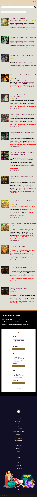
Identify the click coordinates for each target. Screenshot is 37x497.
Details (18, 31)
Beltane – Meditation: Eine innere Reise (21, 267)
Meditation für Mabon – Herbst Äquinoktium (23, 37)
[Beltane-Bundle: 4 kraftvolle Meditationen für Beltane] (5, 180)
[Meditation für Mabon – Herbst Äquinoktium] (5, 40)
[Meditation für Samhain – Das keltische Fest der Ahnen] (5, 58)
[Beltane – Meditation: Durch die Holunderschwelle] (5, 291)
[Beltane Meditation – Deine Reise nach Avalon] (5, 118)
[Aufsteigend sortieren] (12, 12)
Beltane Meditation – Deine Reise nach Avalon (23, 114)
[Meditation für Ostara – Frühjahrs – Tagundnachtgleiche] (5, 98)
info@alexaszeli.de (18, 407)
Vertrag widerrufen (3, 495)
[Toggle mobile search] (33, 1)
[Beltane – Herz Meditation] (5, 249)
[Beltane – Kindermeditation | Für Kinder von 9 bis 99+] (5, 227)
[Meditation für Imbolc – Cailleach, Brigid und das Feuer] (5, 78)
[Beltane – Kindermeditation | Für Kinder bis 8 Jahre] (5, 204)
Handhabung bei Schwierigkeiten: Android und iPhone (21, 164)
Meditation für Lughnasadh (17, 18)
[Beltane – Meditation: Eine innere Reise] (5, 270)
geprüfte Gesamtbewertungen (15, 20)
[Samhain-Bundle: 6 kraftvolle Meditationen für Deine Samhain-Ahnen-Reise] (5, 155)
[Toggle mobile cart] (31, 1)
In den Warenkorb (13, 31)
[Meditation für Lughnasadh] (5, 22)
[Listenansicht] (25, 12)
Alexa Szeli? (18, 418)
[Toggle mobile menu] (35, 1)
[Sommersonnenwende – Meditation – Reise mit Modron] (5, 136)
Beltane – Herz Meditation (17, 246)
